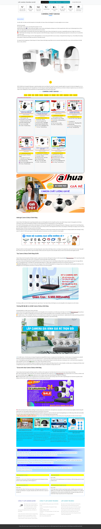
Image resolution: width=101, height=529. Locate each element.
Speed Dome (66, 95)
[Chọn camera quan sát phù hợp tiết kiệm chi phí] (82, 9)
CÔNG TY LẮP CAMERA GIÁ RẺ (27, 501)
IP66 (33, 95)
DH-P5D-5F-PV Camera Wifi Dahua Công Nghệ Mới (26, 112)
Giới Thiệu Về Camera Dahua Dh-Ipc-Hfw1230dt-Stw (59, 430)
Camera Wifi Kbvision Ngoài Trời (47, 462)
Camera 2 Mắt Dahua (50, 14)
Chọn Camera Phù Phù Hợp (25, 430)
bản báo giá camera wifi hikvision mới (49, 460)
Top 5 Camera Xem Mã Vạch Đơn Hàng (50, 455)
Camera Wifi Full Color (61, 460)
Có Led (25, 95)
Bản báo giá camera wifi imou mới (23, 460)
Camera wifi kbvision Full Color (22, 462)
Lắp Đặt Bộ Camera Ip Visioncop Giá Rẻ (24, 470)
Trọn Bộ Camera (52, 2)
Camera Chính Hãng (44, 2)
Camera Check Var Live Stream (23, 455)
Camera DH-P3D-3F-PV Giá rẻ (58, 111)
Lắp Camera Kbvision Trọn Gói (66, 467)
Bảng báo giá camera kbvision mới (71, 452)
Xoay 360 (75, 95)
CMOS (71, 95)
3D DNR (36, 95)
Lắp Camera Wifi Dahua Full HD (35, 460)
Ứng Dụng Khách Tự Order (21, 475)
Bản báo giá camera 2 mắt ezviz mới (48, 452)
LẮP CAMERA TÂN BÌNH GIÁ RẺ (26, 2)
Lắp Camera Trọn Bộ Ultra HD (35, 467)
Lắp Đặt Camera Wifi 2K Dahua (35, 462)
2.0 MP (61, 95)
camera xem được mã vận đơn (35, 452)
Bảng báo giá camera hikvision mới (35, 455)
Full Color (41, 95)
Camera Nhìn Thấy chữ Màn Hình (23, 452)
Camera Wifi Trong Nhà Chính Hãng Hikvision (74, 460)
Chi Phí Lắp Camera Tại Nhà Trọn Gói (58, 485)
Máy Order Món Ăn (55, 475)
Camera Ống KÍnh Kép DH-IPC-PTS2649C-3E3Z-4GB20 (42, 113)
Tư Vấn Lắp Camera (66, 2)
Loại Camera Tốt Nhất (60, 452)
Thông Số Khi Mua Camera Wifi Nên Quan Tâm (76, 432)
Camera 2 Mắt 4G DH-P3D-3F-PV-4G (58, 149)
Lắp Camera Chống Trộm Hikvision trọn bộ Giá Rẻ (51, 467)
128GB (29, 95)
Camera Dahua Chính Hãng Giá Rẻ (24, 97)
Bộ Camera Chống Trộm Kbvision (23, 467)
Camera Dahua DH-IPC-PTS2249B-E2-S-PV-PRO (26, 149)
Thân (58, 95)
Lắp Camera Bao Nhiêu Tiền (22, 485)
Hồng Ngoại (46, 95)
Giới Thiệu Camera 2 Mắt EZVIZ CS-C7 (42, 429)
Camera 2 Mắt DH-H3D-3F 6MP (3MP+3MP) (42, 148)
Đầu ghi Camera (58, 2)
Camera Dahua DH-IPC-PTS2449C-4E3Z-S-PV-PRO (74, 112)
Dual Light (53, 95)
